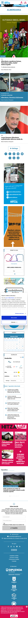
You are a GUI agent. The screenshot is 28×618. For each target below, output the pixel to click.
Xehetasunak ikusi (19, 313)
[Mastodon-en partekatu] (14, 153)
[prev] (5, 336)
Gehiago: (8, 380)
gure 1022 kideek (10, 297)
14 (16, 344)
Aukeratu (13, 322)
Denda (20, 460)
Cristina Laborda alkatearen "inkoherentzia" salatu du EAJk (14, 397)
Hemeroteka (20, 461)
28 (16, 348)
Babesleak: (14, 566)
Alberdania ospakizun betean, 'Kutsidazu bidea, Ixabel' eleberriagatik (11, 62)
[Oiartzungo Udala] (14, 604)
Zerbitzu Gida (14, 250)
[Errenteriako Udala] (14, 580)
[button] (16, 380)
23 (22, 346)
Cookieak (14, 561)
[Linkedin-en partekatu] (14, 158)
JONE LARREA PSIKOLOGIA (14, 267)
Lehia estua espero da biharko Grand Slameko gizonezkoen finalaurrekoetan (13, 416)
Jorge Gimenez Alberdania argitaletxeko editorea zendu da (11, 138)
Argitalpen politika (14, 555)
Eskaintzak (20, 458)
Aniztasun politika (14, 557)
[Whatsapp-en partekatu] (10, 158)
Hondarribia (4, 93)
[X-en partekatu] (10, 153)
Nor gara (20, 463)
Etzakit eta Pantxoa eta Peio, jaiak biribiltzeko (13, 403)
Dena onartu (14, 317)
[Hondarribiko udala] (14, 588)
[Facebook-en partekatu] (5, 153)
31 (17, 340)
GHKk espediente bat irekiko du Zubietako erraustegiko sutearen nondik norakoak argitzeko (14, 490)
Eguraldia (14, 354)
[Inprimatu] (18, 158)
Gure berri (20, 454)
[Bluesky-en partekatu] (18, 153)
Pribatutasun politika (14, 559)
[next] (23, 336)
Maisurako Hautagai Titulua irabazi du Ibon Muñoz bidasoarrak (13, 409)
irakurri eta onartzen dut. (13, 524)
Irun (2, 59)
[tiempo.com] (22, 357)
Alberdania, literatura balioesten (9, 67)
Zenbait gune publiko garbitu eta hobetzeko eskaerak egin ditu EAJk (13, 391)
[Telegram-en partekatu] (22, 153)
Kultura (3, 56)
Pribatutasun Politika (8, 524)
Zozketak (20, 456)
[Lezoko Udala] (14, 596)
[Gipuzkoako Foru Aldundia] (14, 571)
